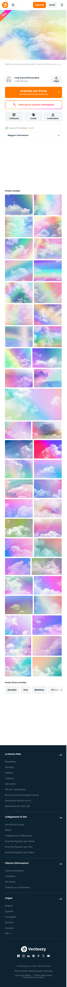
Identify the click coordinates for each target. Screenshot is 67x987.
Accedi (52, 5)
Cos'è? (31, 128)
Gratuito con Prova (33, 92)
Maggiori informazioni (18, 133)
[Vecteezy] (5, 5)
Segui (56, 81)
